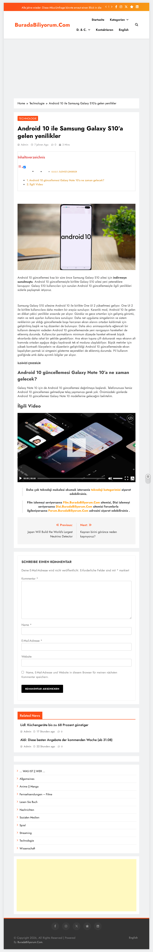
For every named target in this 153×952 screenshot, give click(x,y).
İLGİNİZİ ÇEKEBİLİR (68, 171)
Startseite (98, 20)
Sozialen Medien (29, 817)
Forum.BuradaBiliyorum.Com (68, 510)
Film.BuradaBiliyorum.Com (81, 502)
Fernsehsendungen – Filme (36, 794)
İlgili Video (36, 184)
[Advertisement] (76, 68)
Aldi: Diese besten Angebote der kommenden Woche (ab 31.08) (66, 739)
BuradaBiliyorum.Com (42, 25)
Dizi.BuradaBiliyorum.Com (74, 506)
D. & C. (81, 30)
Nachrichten (27, 810)
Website (26, 656)
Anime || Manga (29, 786)
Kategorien (117, 20)
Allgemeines (27, 779)
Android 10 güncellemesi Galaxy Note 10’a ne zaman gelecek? (66, 180)
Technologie (28, 118)
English (124, 30)
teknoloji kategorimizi (106, 490)
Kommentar (29, 578)
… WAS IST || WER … (32, 771)
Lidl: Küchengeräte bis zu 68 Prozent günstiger (54, 724)
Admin (24, 144)
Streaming (26, 833)
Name (26, 625)
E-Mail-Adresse (31, 641)
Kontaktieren (104, 30)
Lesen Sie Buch (29, 802)
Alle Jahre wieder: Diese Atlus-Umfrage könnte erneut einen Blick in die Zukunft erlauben (61, 6)
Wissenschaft (27, 848)
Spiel (23, 825)
